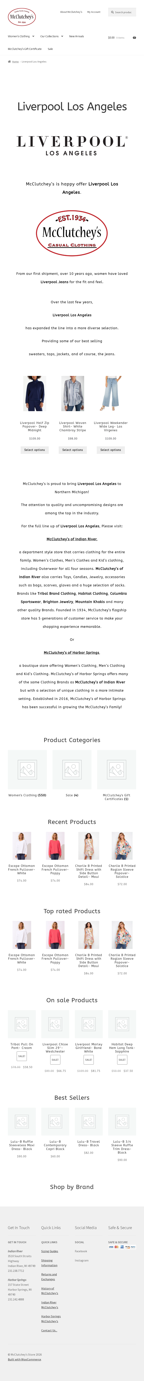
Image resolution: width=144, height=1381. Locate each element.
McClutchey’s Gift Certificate (25, 49)
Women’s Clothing (19, 36)
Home (15, 61)
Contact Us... (49, 1330)
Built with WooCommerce (24, 1359)
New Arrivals (76, 36)
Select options (34, 450)
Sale (50, 49)
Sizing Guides (49, 1251)
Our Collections (49, 36)
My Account (93, 12)
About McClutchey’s (71, 12)
